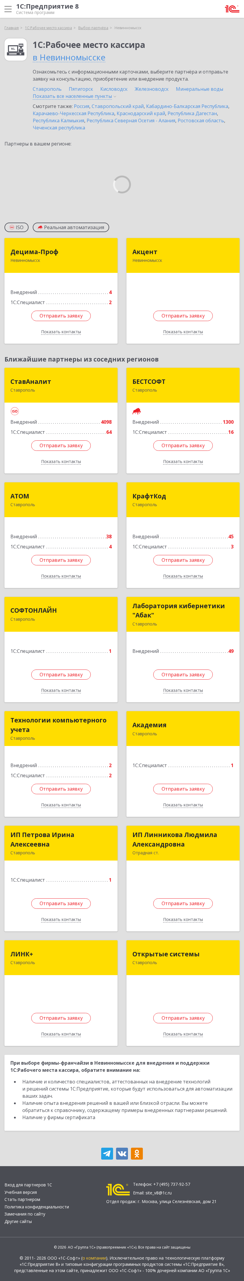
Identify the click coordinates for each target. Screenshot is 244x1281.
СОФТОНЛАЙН (33, 610)
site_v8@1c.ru (159, 1193)
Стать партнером (22, 1199)
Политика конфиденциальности (36, 1207)
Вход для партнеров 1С (28, 1185)
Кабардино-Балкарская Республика (187, 106)
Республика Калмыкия (58, 120)
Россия (81, 106)
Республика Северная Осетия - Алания (131, 120)
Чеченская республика (59, 127)
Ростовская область (201, 120)
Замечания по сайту (24, 1214)
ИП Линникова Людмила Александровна (174, 839)
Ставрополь (47, 89)
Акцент (144, 252)
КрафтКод (149, 496)
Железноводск (152, 89)
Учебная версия (20, 1192)
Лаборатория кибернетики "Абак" (178, 611)
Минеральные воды (199, 89)
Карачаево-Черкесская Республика (73, 113)
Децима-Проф (34, 252)
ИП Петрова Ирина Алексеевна (42, 839)
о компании (94, 1258)
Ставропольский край (118, 106)
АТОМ (19, 496)
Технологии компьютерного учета (58, 725)
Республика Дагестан (192, 113)
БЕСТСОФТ (148, 381)
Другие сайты (18, 1221)
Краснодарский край (141, 113)
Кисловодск (114, 89)
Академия (149, 725)
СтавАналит (30, 381)
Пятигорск (81, 89)
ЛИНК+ (21, 954)
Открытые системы (166, 954)
